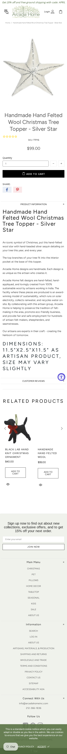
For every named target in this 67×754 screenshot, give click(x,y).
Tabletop (33, 592)
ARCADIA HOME (26, 11)
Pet (34, 574)
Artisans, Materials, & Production (33, 648)
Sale (33, 609)
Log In (33, 636)
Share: (6, 184)
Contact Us (33, 677)
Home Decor (33, 586)
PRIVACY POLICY (25, 746)
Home (7, 23)
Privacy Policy (33, 671)
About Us (33, 615)
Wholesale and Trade (33, 660)
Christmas (33, 568)
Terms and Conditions (33, 666)
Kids (33, 603)
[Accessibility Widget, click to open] (61, 377)
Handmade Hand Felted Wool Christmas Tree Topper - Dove (48, 459)
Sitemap (33, 683)
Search (33, 631)
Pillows (33, 580)
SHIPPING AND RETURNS (33, 654)
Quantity (7, 157)
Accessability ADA (33, 689)
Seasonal (34, 597)
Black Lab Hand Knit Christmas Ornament (17, 453)
